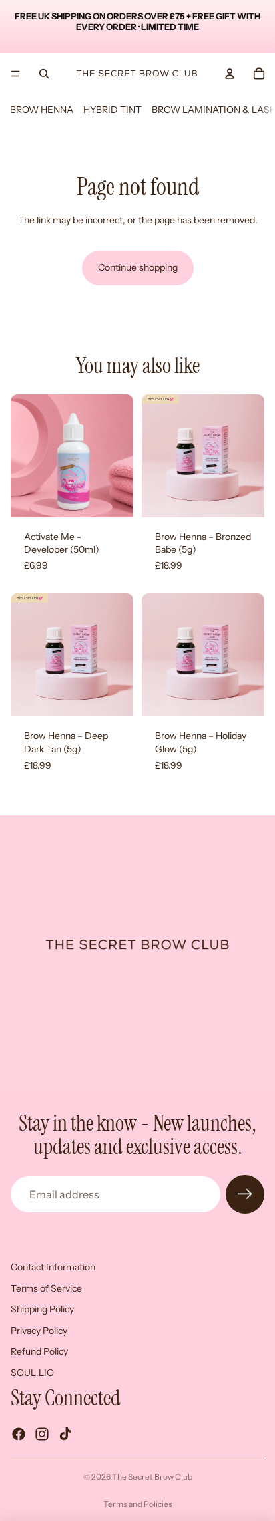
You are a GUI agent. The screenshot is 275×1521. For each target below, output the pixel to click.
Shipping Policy (42, 1309)
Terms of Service (46, 1288)
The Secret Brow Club (152, 1477)
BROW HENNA (41, 110)
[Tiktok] (65, 1433)
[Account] (229, 73)
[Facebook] (19, 1433)
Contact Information (53, 1267)
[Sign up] (245, 1194)
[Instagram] (42, 1433)
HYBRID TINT (112, 110)
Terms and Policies (137, 1504)
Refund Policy (39, 1351)
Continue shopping (138, 267)
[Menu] (15, 73)
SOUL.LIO (32, 1373)
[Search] (44, 73)
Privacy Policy (39, 1330)
